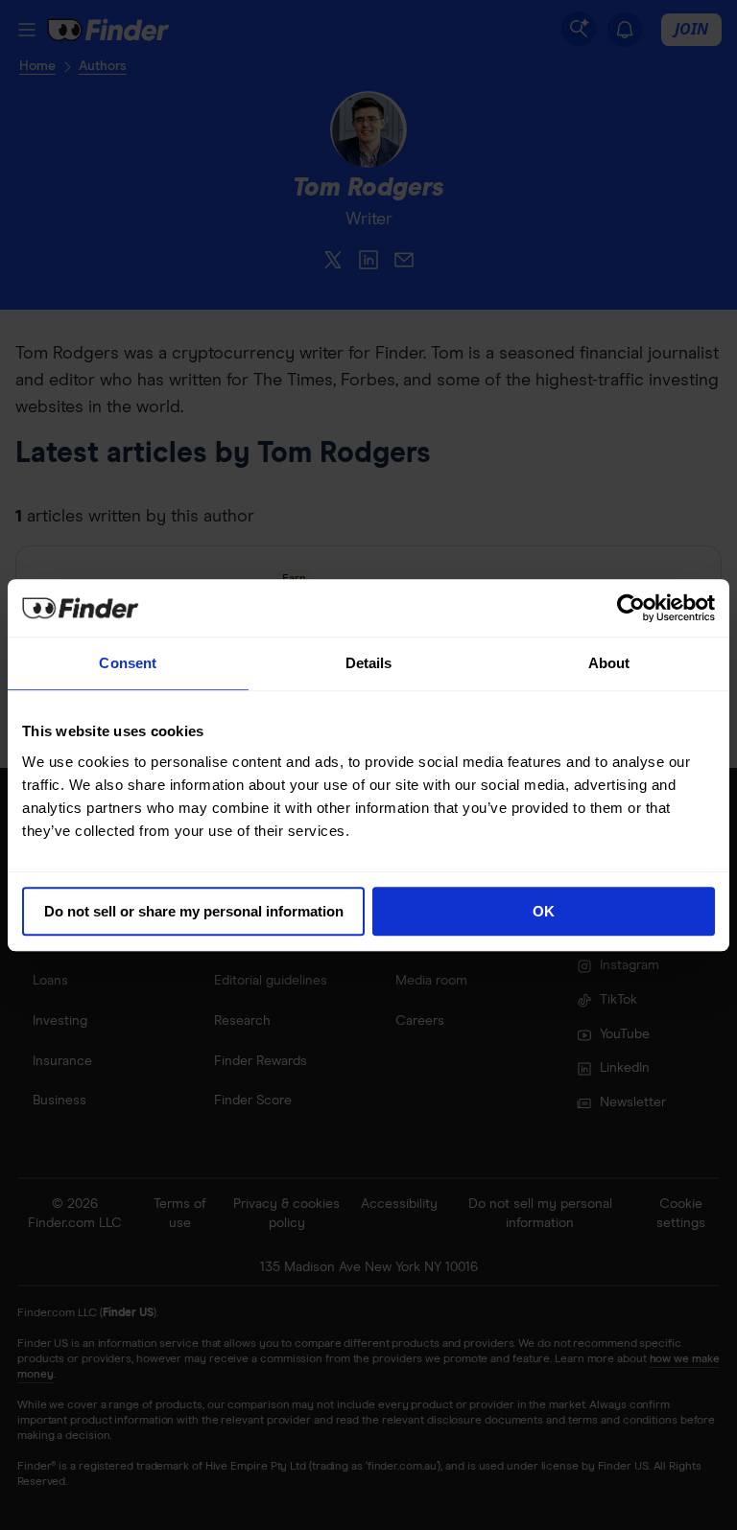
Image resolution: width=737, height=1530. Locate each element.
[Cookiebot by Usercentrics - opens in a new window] (631, 607)
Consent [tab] (127, 663)
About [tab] (609, 663)
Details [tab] (368, 663)
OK (544, 911)
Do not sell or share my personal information (194, 911)
